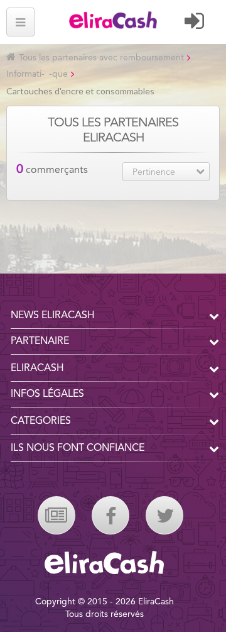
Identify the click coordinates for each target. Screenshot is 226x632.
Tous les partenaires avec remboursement (101, 57)
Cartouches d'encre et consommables (80, 91)
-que (58, 74)
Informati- (25, 74)
